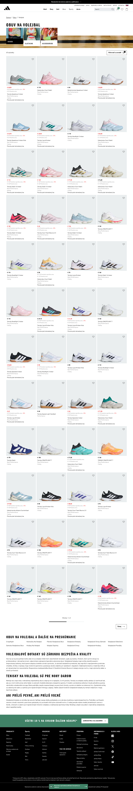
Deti (57, 9)
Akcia (78, 9)
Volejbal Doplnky (52, 645)
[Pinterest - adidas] (119, 752)
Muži (45, 9)
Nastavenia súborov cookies (33, 787)
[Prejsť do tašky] (126, 9)
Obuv (64, 9)
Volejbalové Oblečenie (115, 642)
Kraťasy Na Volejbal (33, 645)
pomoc (87, 5)
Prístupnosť (104, 787)
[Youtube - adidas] (119, 762)
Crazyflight (10, 642)
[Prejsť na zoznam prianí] (122, 9)
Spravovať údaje (47, 787)
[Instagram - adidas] (119, 741)
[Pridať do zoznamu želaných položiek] (32, 59)
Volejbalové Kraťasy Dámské (94, 646)
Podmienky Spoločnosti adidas (91, 787)
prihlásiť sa (121, 5)
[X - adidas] (119, 746)
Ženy (51, 9)
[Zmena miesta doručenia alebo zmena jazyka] (127, 5)
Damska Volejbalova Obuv (15, 645)
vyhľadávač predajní (79, 5)
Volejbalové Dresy (73, 645)
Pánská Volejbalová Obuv (55, 642)
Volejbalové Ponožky (115, 645)
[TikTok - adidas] (119, 757)
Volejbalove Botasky (74, 642)
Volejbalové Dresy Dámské (97, 642)
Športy (71, 9)
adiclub (115, 5)
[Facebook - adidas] (119, 736)
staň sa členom (107, 5)
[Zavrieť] (51, 786)
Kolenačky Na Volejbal (34, 642)
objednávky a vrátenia (96, 5)
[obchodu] (7, 8)
